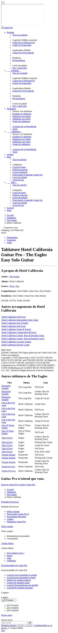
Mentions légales (9, 625)
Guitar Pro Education (21, 45)
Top (3, 630)
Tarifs (14, 129)
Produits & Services (10, 502)
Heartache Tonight (6, 387)
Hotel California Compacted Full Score (19, 332)
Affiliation (11, 560)
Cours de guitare (19, 177)
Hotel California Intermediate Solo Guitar (20, 320)
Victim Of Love (9, 471)
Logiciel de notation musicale (20, 588)
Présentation (12, 237)
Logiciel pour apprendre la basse (21, 577)
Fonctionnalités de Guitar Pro (14, 565)
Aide (9, 558)
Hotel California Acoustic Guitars (16, 342)
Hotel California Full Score (14, 317)
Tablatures (11, 108)
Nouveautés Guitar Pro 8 (18, 514)
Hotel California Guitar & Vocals (16, 329)
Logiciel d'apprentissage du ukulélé (22, 585)
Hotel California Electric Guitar (15, 345)
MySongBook (18, 60)
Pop (17, 286)
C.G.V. (29, 625)
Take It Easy (7, 438)
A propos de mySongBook (24, 126)
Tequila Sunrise (8, 454)
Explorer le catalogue (21, 114)
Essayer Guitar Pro (9, 484)
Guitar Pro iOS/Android (23, 53)
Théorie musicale (20, 169)
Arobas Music (7, 543)
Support (10, 208)
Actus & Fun (18, 180)
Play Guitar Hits (19, 68)
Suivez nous (6, 615)
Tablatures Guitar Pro (16, 521)
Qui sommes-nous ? (15, 553)
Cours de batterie (19, 172)
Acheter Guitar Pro (26, 484)
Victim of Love (8, 466)
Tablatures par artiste (21, 116)
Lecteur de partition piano (18, 582)
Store (9, 210)
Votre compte (7, 526)
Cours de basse (19, 167)
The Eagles (14, 276)
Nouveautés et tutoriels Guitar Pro (27, 175)
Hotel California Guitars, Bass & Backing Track (23, 335)
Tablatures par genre (21, 119)
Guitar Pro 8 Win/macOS (23, 42)
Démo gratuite (13, 511)
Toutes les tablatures (21, 121)
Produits (10, 32)
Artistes (10, 154)
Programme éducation (16, 516)
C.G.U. (21, 625)
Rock (12, 286)
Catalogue (11, 240)
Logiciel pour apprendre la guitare (22, 575)
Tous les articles (19, 159)
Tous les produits (19, 35)
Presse (9, 555)
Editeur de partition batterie (19, 580)
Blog (9, 157)
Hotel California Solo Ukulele (15, 323)
